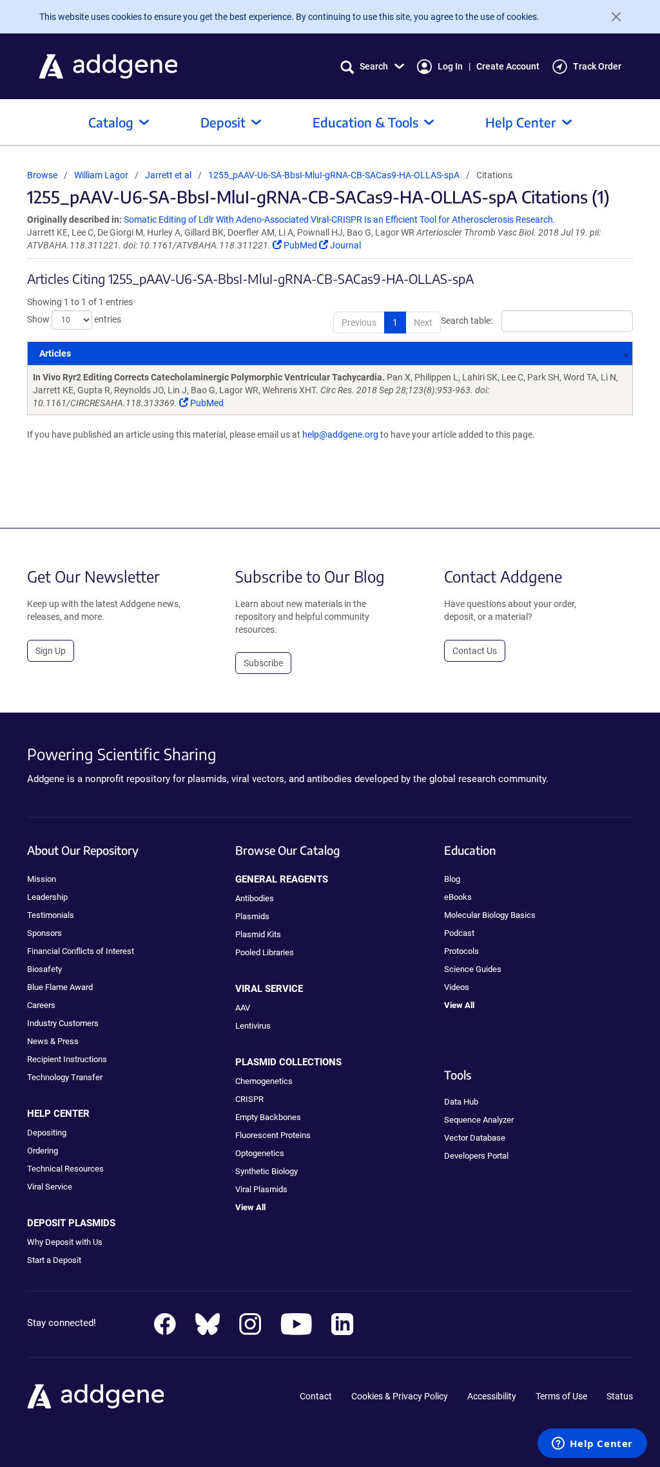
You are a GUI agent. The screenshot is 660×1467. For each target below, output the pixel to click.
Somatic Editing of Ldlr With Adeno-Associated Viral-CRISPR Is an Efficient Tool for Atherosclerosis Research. (340, 219)
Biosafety (44, 969)
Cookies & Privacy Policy (399, 1396)
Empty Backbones (268, 1117)
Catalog (110, 122)
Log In (450, 66)
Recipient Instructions (67, 1059)
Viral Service (49, 1186)
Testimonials (50, 915)
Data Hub (461, 1102)
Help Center (520, 122)
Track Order (597, 66)
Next (423, 322)
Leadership (47, 897)
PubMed (300, 245)
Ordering (42, 1150)
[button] (372, 66)
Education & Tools (365, 122)
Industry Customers (63, 1023)
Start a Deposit (54, 1260)
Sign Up (50, 651)
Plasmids (252, 916)
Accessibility (491, 1396)
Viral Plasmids (261, 1189)
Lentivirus (253, 1026)
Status (620, 1396)
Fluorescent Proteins (273, 1135)
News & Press (53, 1041)
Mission (41, 879)
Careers (41, 1005)
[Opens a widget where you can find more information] (592, 1444)
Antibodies (254, 898)
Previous (359, 322)
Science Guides (472, 969)
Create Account (507, 66)
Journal (344, 245)
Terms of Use (561, 1396)
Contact (316, 1396)
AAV (242, 1008)
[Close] (611, 17)
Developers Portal (476, 1156)
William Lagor (101, 175)
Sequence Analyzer (479, 1120)
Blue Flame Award (60, 987)
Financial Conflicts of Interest (80, 951)
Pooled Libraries (264, 952)
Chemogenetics (264, 1081)
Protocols (461, 951)
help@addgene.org (340, 434)
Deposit (223, 122)
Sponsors (44, 933)
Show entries (74, 318)
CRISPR (249, 1099)
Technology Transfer (64, 1077)
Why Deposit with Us (64, 1242)
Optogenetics (259, 1153)
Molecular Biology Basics (490, 915)
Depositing (46, 1132)
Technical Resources (65, 1168)
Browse (42, 175)
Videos (456, 987)
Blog (452, 879)
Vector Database (474, 1138)
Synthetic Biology (266, 1171)
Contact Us (474, 651)
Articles (55, 353)
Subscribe (263, 663)
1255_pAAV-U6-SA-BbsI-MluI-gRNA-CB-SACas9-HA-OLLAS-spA (334, 175)
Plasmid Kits (258, 934)
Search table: (466, 320)
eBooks (458, 897)
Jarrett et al (169, 175)
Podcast (459, 933)
